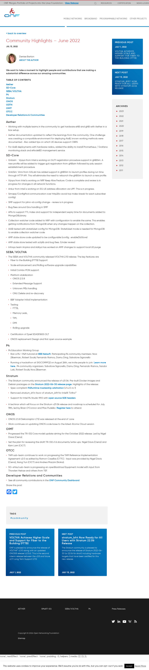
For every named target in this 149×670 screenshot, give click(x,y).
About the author (29, 60)
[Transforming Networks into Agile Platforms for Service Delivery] (12, 12)
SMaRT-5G (46, 609)
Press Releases (118, 609)
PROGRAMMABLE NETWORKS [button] (113, 18)
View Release (72, 3)
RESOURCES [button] (106, 3)
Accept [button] (129, 666)
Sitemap (21, 638)
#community (19, 518)
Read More (140, 666)
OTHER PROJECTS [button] (138, 18)
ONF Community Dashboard (64, 480)
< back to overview (16, 33)
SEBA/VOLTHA (71, 609)
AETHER (21, 609)
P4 (89, 609)
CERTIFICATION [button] (124, 3)
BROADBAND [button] (91, 18)
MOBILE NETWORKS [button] (73, 18)
